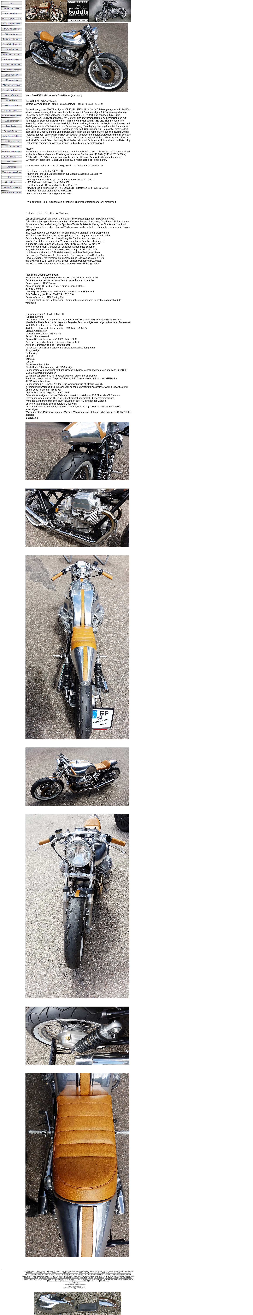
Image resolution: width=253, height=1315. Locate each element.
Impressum (42, 1277)
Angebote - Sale (34, 1271)
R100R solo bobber (44, 1273)
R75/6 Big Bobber (88, 1271)
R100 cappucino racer (59, 1271)
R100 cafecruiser (57, 1273)
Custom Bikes (45, 1271)
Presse (90, 1277)
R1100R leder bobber (70, 1276)
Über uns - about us (31, 1277)
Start (25, 1271)
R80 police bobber (112, 1271)
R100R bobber (31, 1273)
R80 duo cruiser (76, 1274)
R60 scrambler (111, 1273)
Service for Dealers (64, 1277)
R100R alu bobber (74, 1271)
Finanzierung (76, 1277)
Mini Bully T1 (105, 1276)
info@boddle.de (76, 1286)
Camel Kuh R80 (99, 1273)
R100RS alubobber (71, 1273)
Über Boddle (52, 1277)
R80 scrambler (65, 1274)
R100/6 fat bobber (126, 1271)
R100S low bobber (32, 1274)
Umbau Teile (129, 1276)
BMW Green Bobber (29, 1276)
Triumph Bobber (125, 1274)
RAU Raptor (115, 1274)
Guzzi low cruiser (43, 1276)
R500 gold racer (84, 1276)
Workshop (120, 1276)
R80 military (55, 1274)
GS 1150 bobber (56, 1276)
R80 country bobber (90, 1274)
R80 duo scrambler (123, 1273)
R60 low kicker (100, 1271)
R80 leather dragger (86, 1273)
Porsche (113, 1276)
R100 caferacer (45, 1274)
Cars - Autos (95, 1276)
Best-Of (84, 1277)
